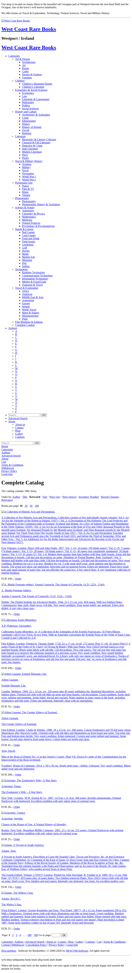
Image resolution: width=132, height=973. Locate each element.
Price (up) (55, 496)
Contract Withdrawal (12, 944)
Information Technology (35, 278)
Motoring (27, 260)
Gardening (28, 244)
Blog (17, 430)
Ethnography (29, 120)
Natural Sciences (31, 223)
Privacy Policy (9, 471)
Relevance (7, 500)
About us (20, 424)
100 (37, 505)
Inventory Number (89, 496)
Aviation (26, 164)
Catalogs (20, 436)
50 (31, 505)
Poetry (25, 158)
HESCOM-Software (77, 950)
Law (24, 96)
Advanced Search (18, 418)
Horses (26, 250)
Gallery (19, 433)
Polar (25, 318)
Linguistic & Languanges (36, 99)
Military (26, 167)
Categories (14, 55)
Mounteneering (30, 315)
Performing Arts (23, 182)
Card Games (29, 235)
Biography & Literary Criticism (39, 139)
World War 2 (29, 179)
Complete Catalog (25, 325)
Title (24, 496)
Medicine (27, 219)
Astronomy (28, 210)
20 (26, 505)
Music (25, 192)
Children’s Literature (33, 86)
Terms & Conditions (12, 464)
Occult (25, 130)
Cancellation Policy (36, 944)
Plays (25, 154)
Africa (25, 291)
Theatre (26, 195)
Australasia (28, 300)
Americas (27, 294)
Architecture (28, 62)
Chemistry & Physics (33, 213)
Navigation (28, 173)
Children (20, 80)
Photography (22, 198)
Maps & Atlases (30, 312)
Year (44, 496)
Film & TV (28, 188)
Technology (21, 269)
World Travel (29, 309)
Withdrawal (7, 468)
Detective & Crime (32, 145)
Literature (20, 136)
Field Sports (28, 241)
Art (24, 65)
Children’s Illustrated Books (37, 83)
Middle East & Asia (32, 297)
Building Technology (33, 272)
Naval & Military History (28, 161)
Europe (26, 303)
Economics (28, 93)
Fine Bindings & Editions (29, 321)
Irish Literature (30, 148)
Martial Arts (28, 257)
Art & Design (22, 59)
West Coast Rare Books (28, 29)
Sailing (26, 266)
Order (18, 578)
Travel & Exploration (26, 287)
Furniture (27, 77)
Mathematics (29, 216)
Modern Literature (32, 151)
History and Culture (26, 111)
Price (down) (69, 496)
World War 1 (29, 176)
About (11, 421)
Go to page (44, 935)
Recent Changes (110, 496)
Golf (24, 247)
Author (16, 496)
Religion (26, 133)
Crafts (25, 71)
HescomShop (8, 950)
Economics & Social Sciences (31, 90)
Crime (25, 117)
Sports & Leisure (24, 229)
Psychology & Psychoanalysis (38, 226)
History (26, 124)
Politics (26, 105)
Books (25, 68)
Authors (12, 328)
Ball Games (28, 232)
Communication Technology (37, 275)
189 (36, 935)
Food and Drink (30, 238)
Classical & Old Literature (36, 142)
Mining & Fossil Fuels (34, 281)
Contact (19, 427)
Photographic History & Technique (41, 204)
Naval (25, 170)
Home (4, 446)
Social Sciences (30, 108)
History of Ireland (31, 127)
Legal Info (7, 474)
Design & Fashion (32, 74)
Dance (25, 185)
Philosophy (28, 102)
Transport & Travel (32, 284)
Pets (24, 263)
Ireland (26, 306)
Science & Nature (24, 207)
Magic (25, 253)
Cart (3, 461)
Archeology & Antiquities (36, 114)
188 (29, 935)
